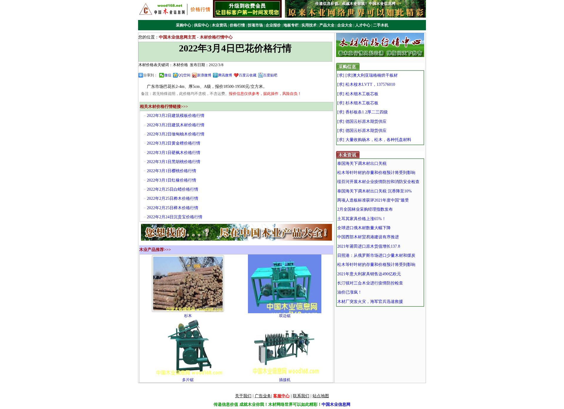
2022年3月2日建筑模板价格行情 (175, 115)
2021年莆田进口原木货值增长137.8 (368, 246)
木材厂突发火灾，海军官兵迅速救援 (370, 301)
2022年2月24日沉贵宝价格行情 (174, 217)
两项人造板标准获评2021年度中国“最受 (373, 200)
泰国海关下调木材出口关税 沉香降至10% (374, 191)
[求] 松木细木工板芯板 (357, 94)
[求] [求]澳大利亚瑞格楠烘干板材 (367, 75)
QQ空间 (184, 75)
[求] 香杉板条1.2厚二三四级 (362, 112)
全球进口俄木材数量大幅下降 (364, 228)
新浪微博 (204, 75)
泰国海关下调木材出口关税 (362, 163)
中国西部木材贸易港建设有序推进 (368, 237)
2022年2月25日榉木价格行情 (172, 208)
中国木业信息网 (336, 404)
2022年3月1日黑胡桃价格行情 (173, 162)
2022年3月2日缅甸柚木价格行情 (175, 134)
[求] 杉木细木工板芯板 (357, 103)
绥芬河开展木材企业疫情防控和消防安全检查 (378, 182)
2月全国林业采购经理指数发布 (365, 209)
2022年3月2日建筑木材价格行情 (175, 125)
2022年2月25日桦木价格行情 (172, 198)
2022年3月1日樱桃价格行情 (171, 171)
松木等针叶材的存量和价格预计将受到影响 (376, 172)
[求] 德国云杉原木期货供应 (362, 121)
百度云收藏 (247, 75)
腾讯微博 (225, 75)
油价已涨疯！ (349, 292)
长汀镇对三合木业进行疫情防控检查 (370, 283)
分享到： (150, 75)
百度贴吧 (270, 75)
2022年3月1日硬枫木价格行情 (173, 152)
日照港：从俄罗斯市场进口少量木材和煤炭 (376, 255)
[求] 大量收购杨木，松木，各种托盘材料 (374, 140)
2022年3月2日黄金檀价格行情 (173, 143)
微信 (167, 75)
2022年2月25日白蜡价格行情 (172, 189)
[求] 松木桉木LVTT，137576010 (366, 84)
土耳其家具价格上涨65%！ (361, 219)
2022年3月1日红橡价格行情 (171, 180)
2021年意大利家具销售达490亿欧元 (369, 274)
